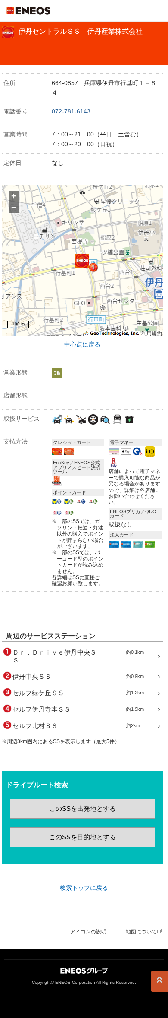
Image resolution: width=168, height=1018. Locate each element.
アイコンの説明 (88, 932)
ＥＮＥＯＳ (28, 11)
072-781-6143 (71, 111)
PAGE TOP (159, 981)
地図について (141, 932)
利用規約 (151, 334)
